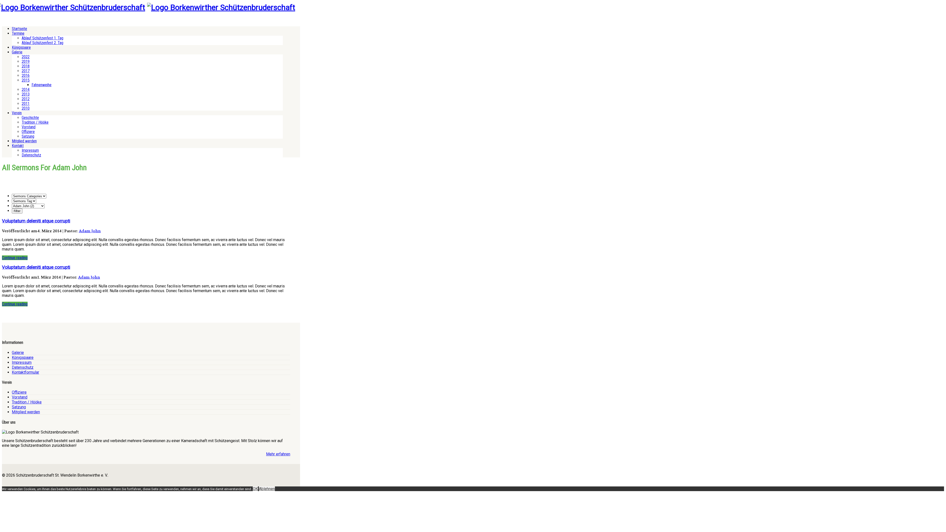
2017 (26, 70)
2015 (26, 80)
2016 (26, 75)
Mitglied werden (24, 141)
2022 (26, 56)
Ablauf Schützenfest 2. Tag (42, 42)
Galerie (17, 52)
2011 (26, 103)
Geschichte (30, 117)
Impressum (30, 150)
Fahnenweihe (41, 85)
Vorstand (28, 127)
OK (255, 488)
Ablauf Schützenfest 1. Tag (42, 38)
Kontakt (18, 145)
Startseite (19, 28)
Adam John (90, 230)
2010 (26, 108)
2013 (26, 94)
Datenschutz (31, 155)
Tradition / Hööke (35, 122)
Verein (17, 113)
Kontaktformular (25, 372)
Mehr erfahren (278, 454)
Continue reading (15, 257)
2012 (26, 99)
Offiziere (28, 131)
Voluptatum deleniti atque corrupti (36, 221)
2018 (26, 66)
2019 (26, 61)
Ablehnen (267, 488)
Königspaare (21, 47)
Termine (18, 33)
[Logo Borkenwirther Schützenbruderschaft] (221, 7)
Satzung (28, 136)
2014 (26, 89)
